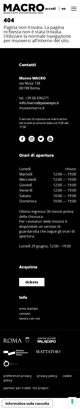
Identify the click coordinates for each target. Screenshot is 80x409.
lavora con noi (29, 318)
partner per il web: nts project (26, 388)
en (64, 8)
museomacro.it (32, 108)
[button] (72, 8)
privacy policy (47, 376)
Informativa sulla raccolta (27, 403)
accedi (50, 8)
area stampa (28, 308)
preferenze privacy (18, 376)
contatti (24, 313)
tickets (31, 282)
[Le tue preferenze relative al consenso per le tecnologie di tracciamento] (72, 401)
